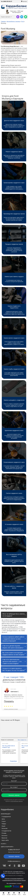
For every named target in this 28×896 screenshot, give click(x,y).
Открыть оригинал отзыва (11, 709)
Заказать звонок (14, 795)
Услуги (4, 821)
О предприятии (6, 816)
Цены (3, 819)
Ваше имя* (14, 781)
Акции (3, 826)
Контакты (4, 835)
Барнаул (25, 1)
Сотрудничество (6, 831)
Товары (4, 823)
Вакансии (4, 838)
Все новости (22, 740)
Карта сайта (5, 840)
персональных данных (17, 801)
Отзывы (4, 833)
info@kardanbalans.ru (14, 861)
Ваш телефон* (14, 787)
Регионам (4, 828)
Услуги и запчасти (5, 17)
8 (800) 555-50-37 (7, 1)
